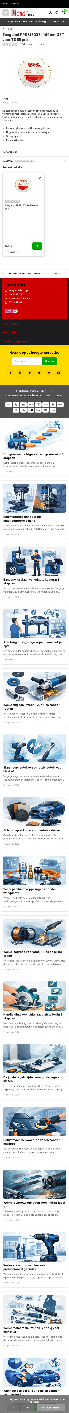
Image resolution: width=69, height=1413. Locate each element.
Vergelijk (44, 44)
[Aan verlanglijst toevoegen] (39, 177)
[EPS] (38, 410)
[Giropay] (30, 410)
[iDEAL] (16, 404)
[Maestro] (53, 404)
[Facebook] (10, 373)
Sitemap (58, 395)
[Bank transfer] (8, 404)
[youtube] (49, 373)
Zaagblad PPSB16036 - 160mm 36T (21, 207)
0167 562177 (15, 294)
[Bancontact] (38, 404)
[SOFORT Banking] (45, 404)
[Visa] (30, 404)
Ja (13, 1408)
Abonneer (49, 361)
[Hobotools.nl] (22, 13)
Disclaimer (33, 395)
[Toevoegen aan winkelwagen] (37, 246)
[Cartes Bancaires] (45, 410)
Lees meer (8, 120)
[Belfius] (60, 404)
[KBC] (23, 410)
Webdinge (49, 391)
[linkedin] (59, 373)
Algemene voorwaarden (15, 395)
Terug (9, 28)
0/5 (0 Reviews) (25, 44)
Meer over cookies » (50, 1408)
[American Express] (16, 410)
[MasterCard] (23, 404)
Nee (27, 1408)
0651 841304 (15, 302)
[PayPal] (53, 410)
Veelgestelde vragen (19, 290)
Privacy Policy (46, 395)
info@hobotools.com (19, 298)
